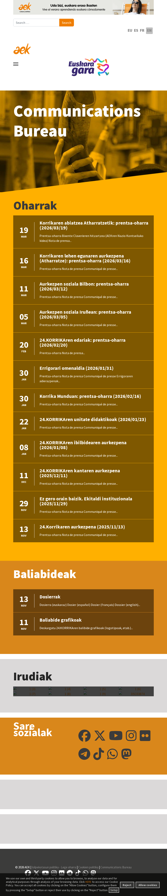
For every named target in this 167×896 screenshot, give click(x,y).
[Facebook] (84, 735)
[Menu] (15, 64)
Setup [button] (114, 890)
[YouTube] (116, 735)
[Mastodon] (126, 754)
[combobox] (36, 22)
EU (130, 30)
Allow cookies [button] (147, 885)
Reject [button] (127, 885)
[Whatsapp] (112, 754)
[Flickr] (145, 735)
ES (136, 30)
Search (66, 23)
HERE (88, 882)
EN (149, 30)
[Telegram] (84, 754)
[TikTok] (98, 754)
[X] (100, 735)
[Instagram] (131, 735)
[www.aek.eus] (83, 46)
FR (142, 30)
